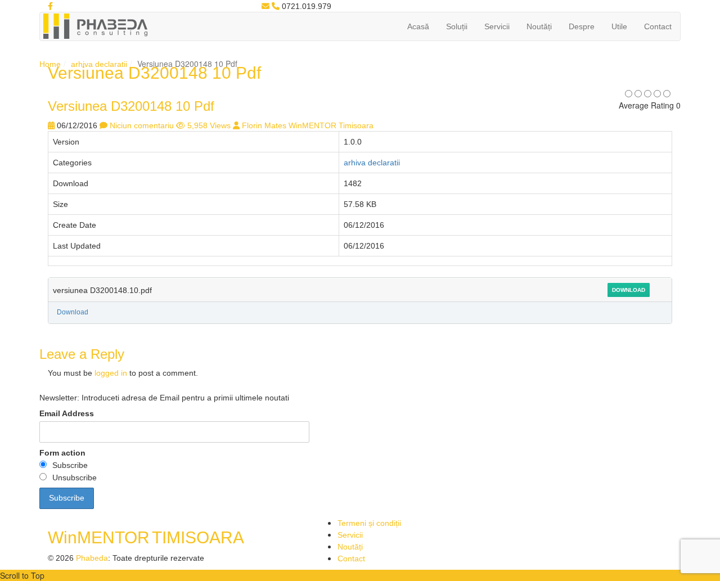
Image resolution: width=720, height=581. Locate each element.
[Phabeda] (95, 25)
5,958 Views (209, 125)
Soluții (456, 26)
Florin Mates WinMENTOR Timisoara (308, 125)
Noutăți (539, 26)
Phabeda (92, 557)
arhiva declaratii (99, 64)
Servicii (497, 26)
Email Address (66, 413)
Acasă (418, 26)
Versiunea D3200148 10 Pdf (131, 106)
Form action (62, 452)
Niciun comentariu (142, 125)
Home (50, 64)
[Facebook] (50, 6)
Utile (619, 26)
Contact (658, 26)
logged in (110, 372)
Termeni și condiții (369, 523)
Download (628, 290)
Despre (582, 26)
